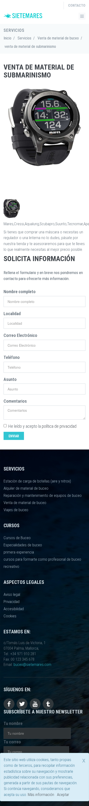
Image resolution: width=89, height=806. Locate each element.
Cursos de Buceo (17, 537)
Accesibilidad (14, 608)
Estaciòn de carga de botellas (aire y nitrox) (37, 481)
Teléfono (12, 357)
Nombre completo (20, 291)
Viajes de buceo (16, 509)
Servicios (24, 38)
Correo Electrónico (20, 335)
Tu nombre (13, 723)
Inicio (7, 38)
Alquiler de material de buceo (26, 488)
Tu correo (12, 741)
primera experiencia (19, 552)
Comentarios (15, 401)
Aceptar (63, 794)
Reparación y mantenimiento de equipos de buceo (43, 495)
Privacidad (11, 601)
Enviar (14, 436)
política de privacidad (59, 426)
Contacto (76, 5)
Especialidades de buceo (23, 545)
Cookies (10, 616)
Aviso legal (12, 594)
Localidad (12, 313)
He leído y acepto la (42, 426)
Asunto (10, 379)
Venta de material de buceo (58, 38)
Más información (41, 794)
